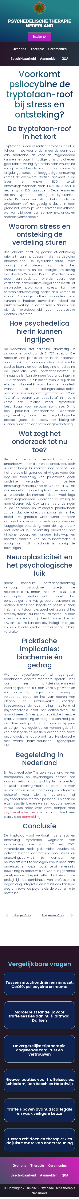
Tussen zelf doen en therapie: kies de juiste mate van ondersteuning (39, 1141)
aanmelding (31, 817)
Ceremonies (57, 49)
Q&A (65, 59)
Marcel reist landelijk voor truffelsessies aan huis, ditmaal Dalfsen (40, 1016)
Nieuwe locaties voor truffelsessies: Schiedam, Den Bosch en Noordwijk (39, 1081)
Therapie (37, 49)
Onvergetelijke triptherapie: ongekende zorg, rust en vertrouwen (39, 1050)
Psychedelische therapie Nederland (39, 23)
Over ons (19, 49)
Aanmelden (49, 59)
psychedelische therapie (23, 812)
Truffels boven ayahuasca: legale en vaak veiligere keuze (39, 1111)
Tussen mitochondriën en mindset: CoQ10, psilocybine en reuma (39, 984)
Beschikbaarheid (23, 59)
